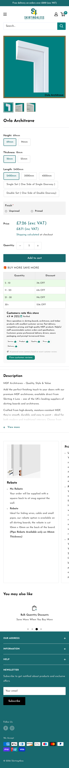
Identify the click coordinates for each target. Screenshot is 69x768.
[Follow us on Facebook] (5, 728)
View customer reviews (20, 357)
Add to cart (34, 258)
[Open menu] (5, 14)
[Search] (61, 26)
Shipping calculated (27, 234)
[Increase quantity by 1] (37, 245)
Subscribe (14, 701)
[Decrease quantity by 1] (20, 245)
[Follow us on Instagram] (12, 728)
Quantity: (8, 245)
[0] (63, 14)
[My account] (56, 14)
